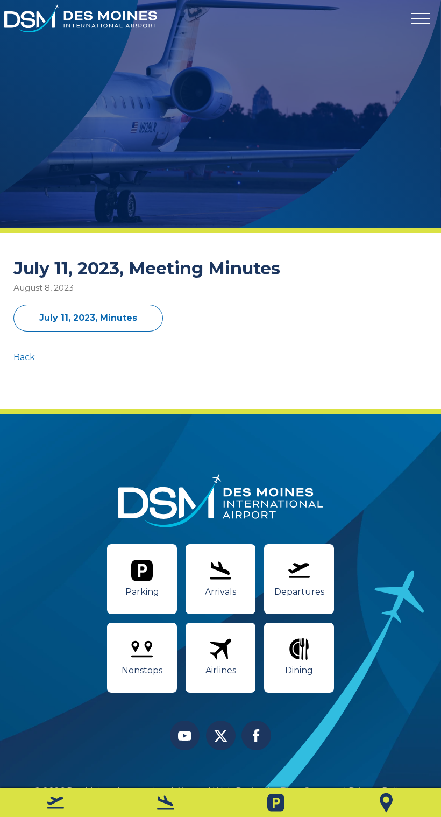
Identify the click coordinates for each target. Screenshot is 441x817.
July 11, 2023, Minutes (88, 318)
